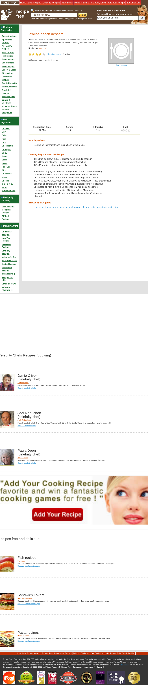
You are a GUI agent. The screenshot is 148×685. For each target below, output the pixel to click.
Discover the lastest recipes (29, 566)
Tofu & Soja (7, 184)
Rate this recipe (54, 54)
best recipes (58, 207)
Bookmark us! (133, 2)
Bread (4, 163)
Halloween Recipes (7, 268)
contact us (124, 664)
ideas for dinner (43, 207)
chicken (53, 19)
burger (79, 19)
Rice (4, 170)
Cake (4, 135)
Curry (4, 153)
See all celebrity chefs (27, 388)
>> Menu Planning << (7, 288)
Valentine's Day (9, 257)
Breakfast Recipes (6, 245)
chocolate (44, 19)
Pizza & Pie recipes (7, 47)
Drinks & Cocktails (6, 101)
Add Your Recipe (116, 2)
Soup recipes (8, 63)
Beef (4, 132)
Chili (4, 142)
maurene (43, 48)
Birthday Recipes (6, 252)
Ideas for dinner (9, 106)
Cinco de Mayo (9, 284)
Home (23, 2)
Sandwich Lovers (25, 598)
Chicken (6, 128)
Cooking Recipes (51, 2)
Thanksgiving (8, 274)
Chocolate (7, 174)
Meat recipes (8, 52)
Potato (5, 177)
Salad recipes (8, 66)
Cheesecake (7, 146)
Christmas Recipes (7, 233)
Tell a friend (122, 653)
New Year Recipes (6, 239)
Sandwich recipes (6, 91)
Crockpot (6, 149)
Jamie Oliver (23, 382)
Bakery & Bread (9, 70)
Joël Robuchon (24, 420)
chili (66, 19)
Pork (4, 139)
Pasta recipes (8, 59)
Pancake (6, 167)
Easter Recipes (9, 264)
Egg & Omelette (9, 83)
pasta (71, 19)
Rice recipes (7, 73)
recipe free (22, 13)
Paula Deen (23, 458)
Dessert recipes (9, 36)
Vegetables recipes (7, 78)
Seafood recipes (9, 87)
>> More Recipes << (7, 111)
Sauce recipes (8, 96)
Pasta (4, 156)
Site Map (131, 653)
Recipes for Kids (7, 278)
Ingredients (67, 2)
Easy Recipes (8, 206)
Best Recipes (34, 2)
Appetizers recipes (7, 41)
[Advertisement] (84, 95)
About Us (105, 653)
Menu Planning (81, 2)
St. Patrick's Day (9, 260)
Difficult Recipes (5, 217)
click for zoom (121, 65)
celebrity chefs (88, 207)
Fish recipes (7, 56)
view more (87, 19)
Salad (4, 160)
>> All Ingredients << (8, 189)
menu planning (72, 207)
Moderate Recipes (6, 211)
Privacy (113, 653)
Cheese (5, 181)
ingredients (101, 207)
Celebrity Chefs (98, 2)
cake (61, 19)
